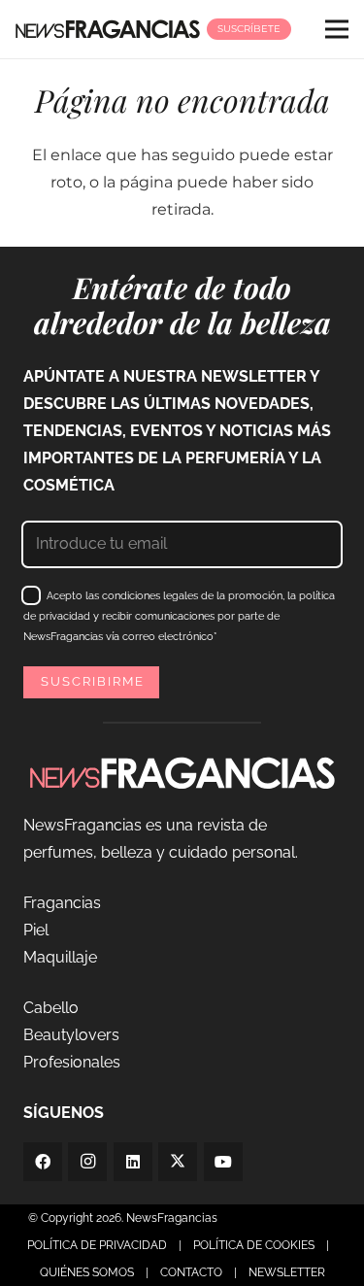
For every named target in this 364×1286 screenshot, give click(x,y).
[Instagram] (87, 1161)
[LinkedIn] (133, 1161)
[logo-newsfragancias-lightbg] (108, 29)
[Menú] (337, 29)
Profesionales (71, 1062)
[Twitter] (177, 1161)
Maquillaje (60, 957)
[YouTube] (223, 1161)
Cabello (51, 1007)
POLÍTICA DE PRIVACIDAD (97, 1245)
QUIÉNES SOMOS (87, 1272)
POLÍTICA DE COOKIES (253, 1245)
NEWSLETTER (286, 1272)
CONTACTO (191, 1272)
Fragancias (62, 903)
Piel (36, 930)
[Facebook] (42, 1161)
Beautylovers (71, 1035)
